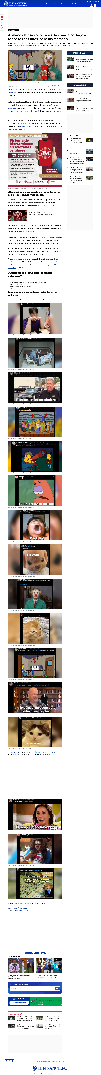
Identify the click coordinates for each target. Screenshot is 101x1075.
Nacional (49, 4)
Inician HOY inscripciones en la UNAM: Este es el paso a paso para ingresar (52, 1026)
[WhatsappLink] (35, 1001)
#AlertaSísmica (16, 752)
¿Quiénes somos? (38, 1073)
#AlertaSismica (24, 904)
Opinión (56, 4)
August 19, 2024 (45, 754)
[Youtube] (97, 1)
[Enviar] (57, 988)
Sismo (43, 953)
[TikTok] (98, 1)
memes (36, 953)
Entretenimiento (13, 30)
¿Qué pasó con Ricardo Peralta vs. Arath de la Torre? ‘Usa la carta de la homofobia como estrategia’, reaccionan (19, 977)
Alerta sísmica (29, 953)
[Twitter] (94, 1)
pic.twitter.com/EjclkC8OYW (46, 752)
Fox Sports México (75, 4)
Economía (33, 4)
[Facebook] (92, 1)
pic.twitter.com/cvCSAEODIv (17, 908)
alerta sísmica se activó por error (30, 126)
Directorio (46, 1073)
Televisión (64, 4)
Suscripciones (53, 1073)
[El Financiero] (16, 3)
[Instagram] (95, 1)
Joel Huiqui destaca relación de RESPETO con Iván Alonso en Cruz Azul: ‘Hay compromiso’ (84, 76)
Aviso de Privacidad (63, 1073)
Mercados (41, 4)
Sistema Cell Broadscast (31, 111)
